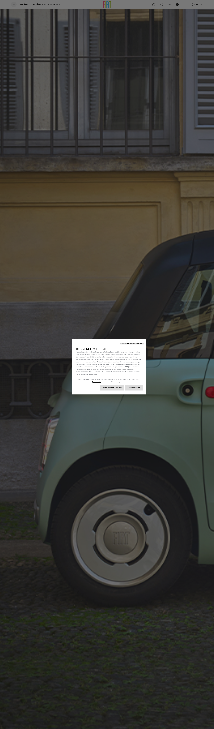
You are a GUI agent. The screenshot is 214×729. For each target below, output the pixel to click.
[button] (132, 343)
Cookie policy (96, 382)
